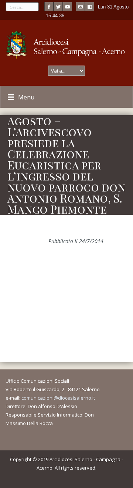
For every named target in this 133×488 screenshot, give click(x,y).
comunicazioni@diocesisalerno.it (58, 397)
